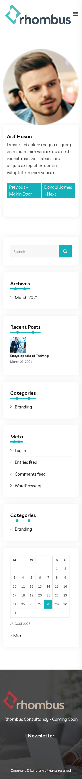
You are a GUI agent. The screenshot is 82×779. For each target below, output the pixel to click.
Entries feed (26, 462)
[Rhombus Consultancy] (38, 14)
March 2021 (26, 297)
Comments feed (30, 474)
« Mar (15, 635)
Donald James (58, 187)
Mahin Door (20, 194)
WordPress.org (28, 485)
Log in (20, 450)
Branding (23, 407)
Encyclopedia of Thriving (29, 356)
